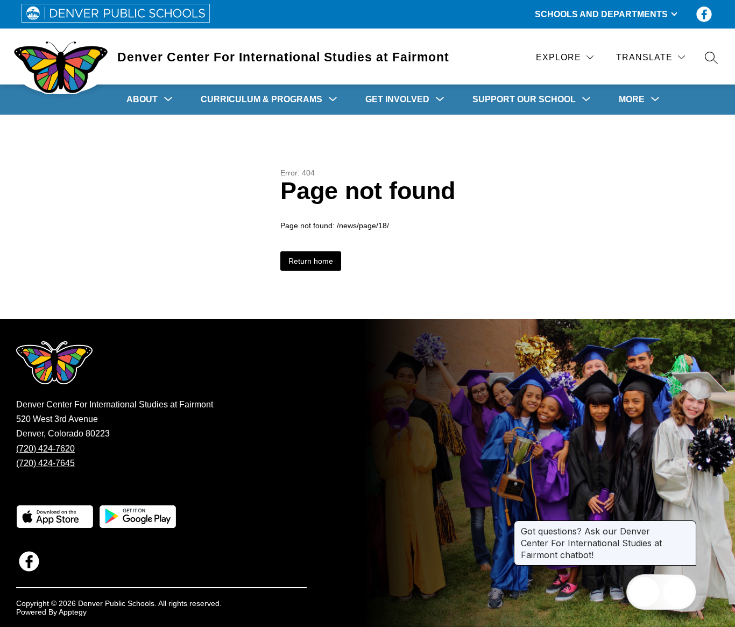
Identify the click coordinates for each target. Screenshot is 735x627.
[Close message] (687, 525)
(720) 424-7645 (45, 463)
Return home (310, 261)
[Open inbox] (644, 592)
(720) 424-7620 (45, 448)
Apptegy (73, 612)
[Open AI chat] (678, 592)
